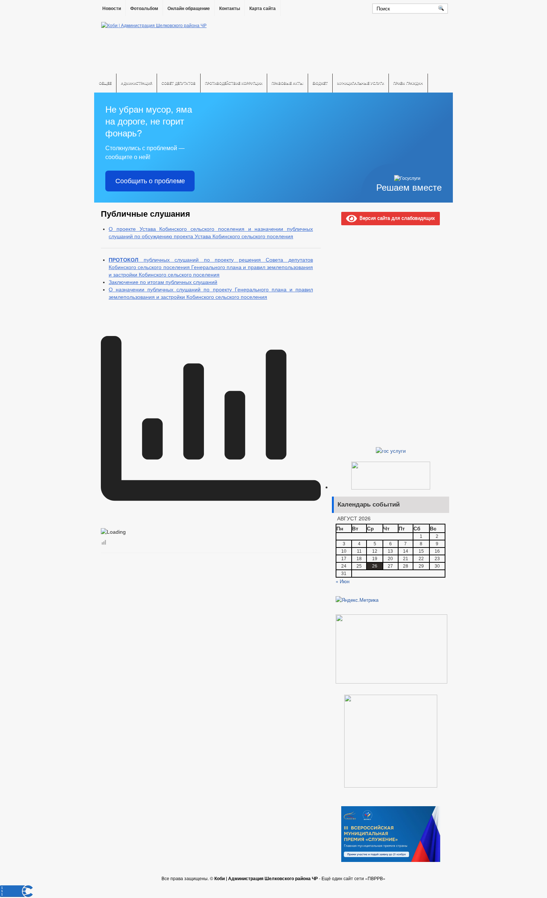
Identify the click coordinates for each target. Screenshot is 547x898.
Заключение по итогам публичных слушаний (163, 282)
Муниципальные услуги (360, 83)
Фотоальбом (144, 8)
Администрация (136, 83)
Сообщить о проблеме (150, 181)
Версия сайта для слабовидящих (396, 217)
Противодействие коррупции (233, 83)
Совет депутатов (178, 83)
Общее (105, 83)
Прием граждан (408, 83)
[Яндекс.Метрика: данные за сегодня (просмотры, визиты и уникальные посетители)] (357, 600)
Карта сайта (262, 8)
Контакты (229, 8)
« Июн (342, 581)
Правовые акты (287, 83)
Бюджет (320, 83)
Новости (111, 8)
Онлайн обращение (188, 8)
